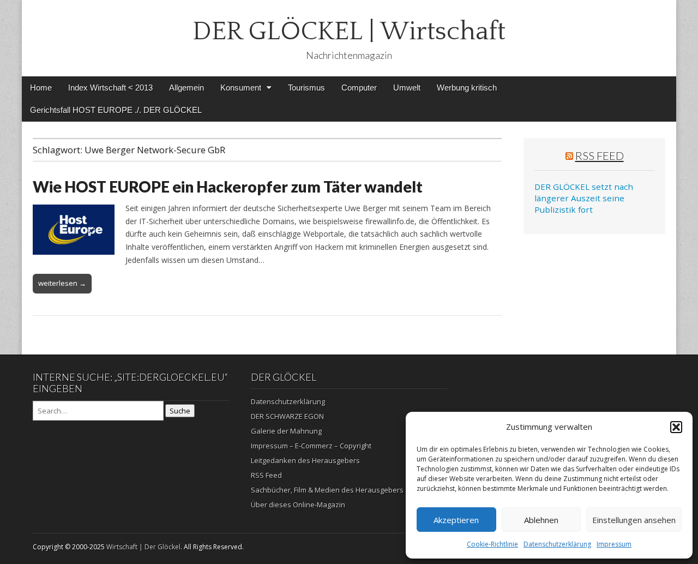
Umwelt (406, 87)
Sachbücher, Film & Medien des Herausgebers (327, 490)
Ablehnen (541, 519)
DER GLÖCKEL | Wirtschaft (349, 31)
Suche (180, 411)
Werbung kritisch (467, 87)
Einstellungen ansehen (634, 519)
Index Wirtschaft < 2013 (110, 87)
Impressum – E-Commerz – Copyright (311, 446)
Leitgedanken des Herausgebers (305, 460)
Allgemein (186, 87)
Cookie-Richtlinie (492, 544)
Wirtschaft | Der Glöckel (143, 546)
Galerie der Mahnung (286, 431)
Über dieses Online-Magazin (298, 504)
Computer (359, 87)
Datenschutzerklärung (557, 544)
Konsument (240, 87)
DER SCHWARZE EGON (287, 416)
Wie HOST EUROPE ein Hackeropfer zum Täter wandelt (228, 186)
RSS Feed (599, 155)
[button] (676, 427)
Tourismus (306, 87)
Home (41, 87)
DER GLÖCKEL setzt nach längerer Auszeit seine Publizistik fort (583, 198)
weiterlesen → (62, 283)
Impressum (614, 544)
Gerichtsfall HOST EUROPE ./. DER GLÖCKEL (116, 110)
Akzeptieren (456, 519)
